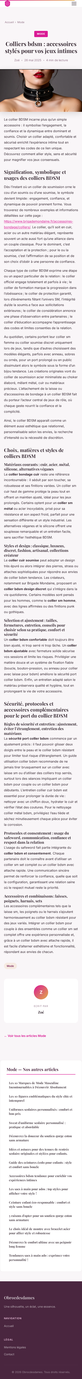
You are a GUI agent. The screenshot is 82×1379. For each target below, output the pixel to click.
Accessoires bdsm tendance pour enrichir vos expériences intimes (40, 1178)
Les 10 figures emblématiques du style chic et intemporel (40, 1098)
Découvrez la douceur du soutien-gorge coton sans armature (40, 1138)
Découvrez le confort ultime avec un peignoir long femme (40, 1244)
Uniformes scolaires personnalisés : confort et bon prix (40, 1111)
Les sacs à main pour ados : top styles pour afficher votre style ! (38, 1191)
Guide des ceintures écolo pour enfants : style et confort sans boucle (40, 1164)
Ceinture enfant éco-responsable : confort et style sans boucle (39, 1204)
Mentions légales (15, 1347)
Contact (9, 1354)
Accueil (9, 22)
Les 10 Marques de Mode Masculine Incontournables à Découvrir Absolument (37, 1085)
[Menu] (74, 3)
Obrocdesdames (19, 1297)
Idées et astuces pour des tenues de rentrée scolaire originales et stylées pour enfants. (39, 1151)
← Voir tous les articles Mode (25, 1036)
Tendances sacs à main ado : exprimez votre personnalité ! (39, 1257)
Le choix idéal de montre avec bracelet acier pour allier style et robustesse (39, 1231)
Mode (20, 22)
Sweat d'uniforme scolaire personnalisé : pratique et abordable (37, 1125)
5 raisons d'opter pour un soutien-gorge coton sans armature (40, 1218)
